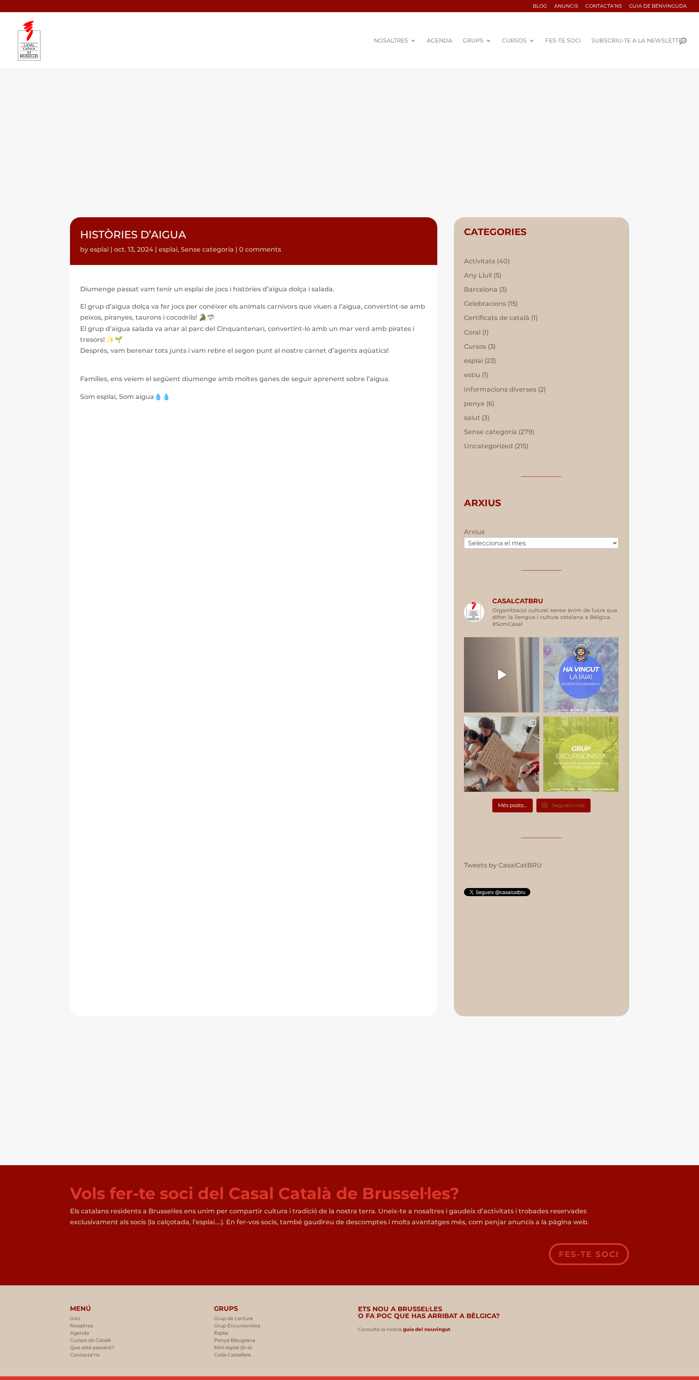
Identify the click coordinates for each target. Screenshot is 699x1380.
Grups (473, 41)
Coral (472, 332)
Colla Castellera (232, 1355)
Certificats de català (497, 318)
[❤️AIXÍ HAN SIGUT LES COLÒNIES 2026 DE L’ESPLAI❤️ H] (501, 674)
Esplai (221, 1333)
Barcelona (481, 289)
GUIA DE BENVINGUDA (658, 6)
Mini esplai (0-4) (233, 1347)
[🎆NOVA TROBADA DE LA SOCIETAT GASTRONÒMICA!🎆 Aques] (581, 674)
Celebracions (485, 303)
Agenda (439, 41)
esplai (99, 249)
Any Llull (478, 275)
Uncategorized (488, 446)
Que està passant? (92, 1347)
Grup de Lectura (233, 1318)
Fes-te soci (563, 41)
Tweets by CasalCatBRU (503, 865)
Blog (540, 6)
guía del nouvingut (426, 1329)
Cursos (514, 41)
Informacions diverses (500, 389)
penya (474, 403)
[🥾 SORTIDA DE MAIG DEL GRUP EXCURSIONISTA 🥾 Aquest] (581, 754)
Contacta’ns (603, 6)
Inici (75, 1318)
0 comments (260, 249)
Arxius (474, 532)
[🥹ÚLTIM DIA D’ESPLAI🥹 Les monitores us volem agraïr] (501, 754)
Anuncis (566, 6)
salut (472, 418)
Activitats (479, 261)
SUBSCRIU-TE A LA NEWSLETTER (638, 41)
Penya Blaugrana (234, 1340)
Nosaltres (391, 41)
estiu (472, 375)
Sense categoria (207, 249)
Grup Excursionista (237, 1326)
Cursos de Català (90, 1340)
